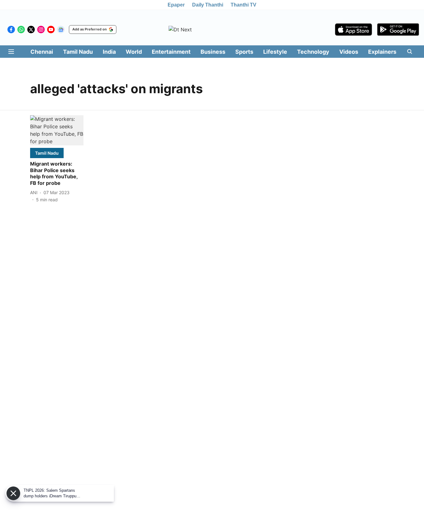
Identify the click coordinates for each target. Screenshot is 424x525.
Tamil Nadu (78, 51)
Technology (313, 51)
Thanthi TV (243, 4)
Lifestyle (275, 51)
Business (213, 51)
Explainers (382, 51)
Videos (348, 51)
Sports (244, 51)
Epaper (176, 4)
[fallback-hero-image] (56, 130)
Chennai (41, 51)
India (109, 51)
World (134, 51)
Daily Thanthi (207, 4)
